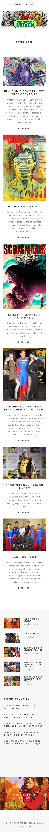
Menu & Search (24, 4)
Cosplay (37, 463)
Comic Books (33, 71)
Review (29, 74)
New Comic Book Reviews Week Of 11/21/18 (22, 742)
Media (24, 466)
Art (27, 375)
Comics (20, 74)
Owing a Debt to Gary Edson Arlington (21, 715)
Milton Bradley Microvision (19, 707)
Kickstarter (29, 279)
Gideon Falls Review (24, 206)
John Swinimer (13, 741)
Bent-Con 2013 (24, 557)
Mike (6, 732)
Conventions (24, 377)
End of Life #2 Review (24, 796)
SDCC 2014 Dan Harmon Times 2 (24, 486)
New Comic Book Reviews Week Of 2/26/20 (24, 92)
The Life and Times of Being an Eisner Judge (23, 724)
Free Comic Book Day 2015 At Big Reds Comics (22, 733)
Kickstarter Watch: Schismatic (24, 316)
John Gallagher (14, 723)
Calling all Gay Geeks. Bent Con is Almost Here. (24, 408)
